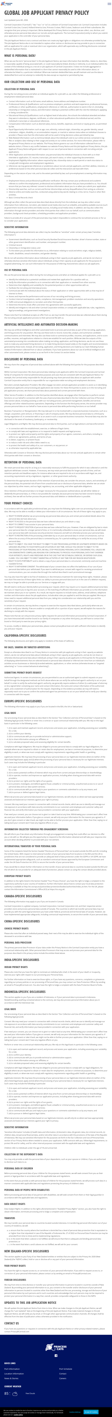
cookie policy (18, 1415)
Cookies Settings (74, 1412)
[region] (56, 1412)
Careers (62, 1378)
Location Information (14, 1373)
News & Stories (11, 1378)
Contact (62, 1373)
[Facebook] (56, 1356)
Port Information (12, 1369)
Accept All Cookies (91, 1412)
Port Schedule (65, 1369)
